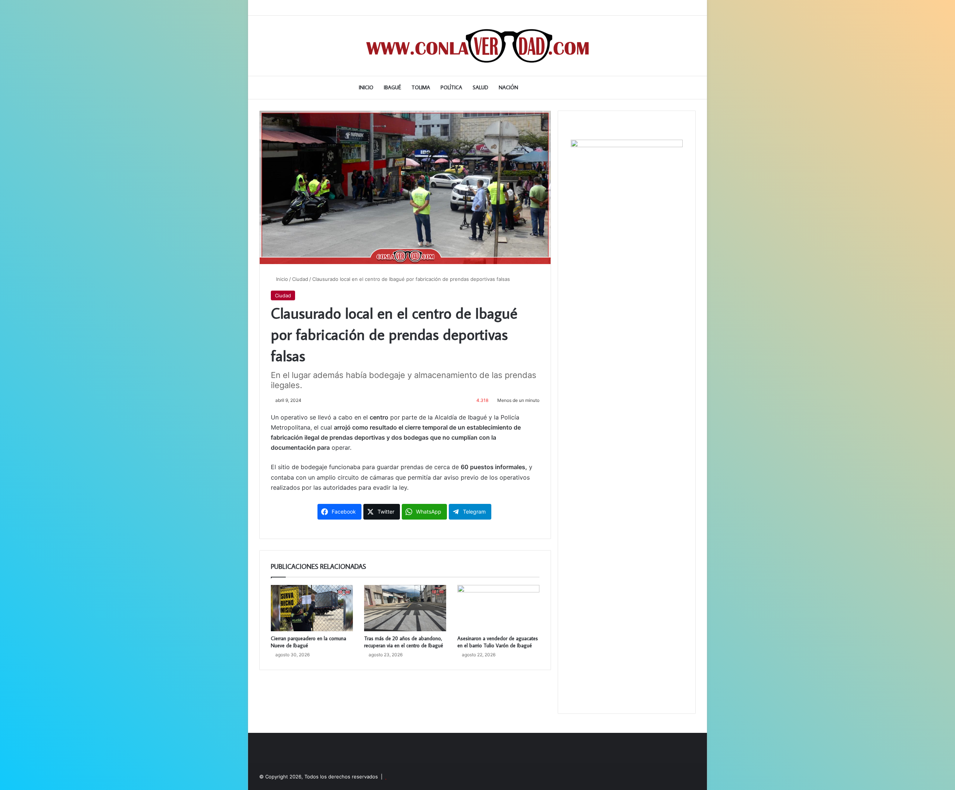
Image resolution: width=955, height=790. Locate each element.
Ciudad (300, 279)
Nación (508, 87)
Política (451, 87)
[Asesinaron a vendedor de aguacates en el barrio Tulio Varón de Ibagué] (498, 608)
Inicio (366, 87)
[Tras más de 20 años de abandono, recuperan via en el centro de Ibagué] (405, 608)
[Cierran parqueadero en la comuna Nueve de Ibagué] (312, 608)
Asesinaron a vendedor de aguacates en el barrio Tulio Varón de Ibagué (497, 642)
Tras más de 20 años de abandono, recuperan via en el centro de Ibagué (403, 642)
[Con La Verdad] (477, 45)
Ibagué (392, 87)
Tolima (420, 87)
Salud (480, 87)
